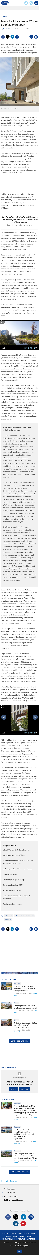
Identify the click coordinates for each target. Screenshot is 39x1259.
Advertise (31, 1239)
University (8, 919)
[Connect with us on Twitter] (16, 1217)
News (16, 1003)
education (8, 916)
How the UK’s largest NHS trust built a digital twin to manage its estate (24, 988)
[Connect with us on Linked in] (23, 1217)
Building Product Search (13, 1200)
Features (17, 983)
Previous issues (9, 1189)
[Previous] (3, 332)
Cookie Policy (11, 1236)
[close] (21, 35)
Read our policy (22, 1245)
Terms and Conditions (26, 1233)
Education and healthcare (24, 916)
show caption (29, 348)
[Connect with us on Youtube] (23, 1223)
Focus (4, 16)
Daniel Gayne (8, 29)
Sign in (10, 32)
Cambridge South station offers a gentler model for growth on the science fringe (25, 1155)
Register (24, 1089)
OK (19, 1251)
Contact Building (8, 1239)
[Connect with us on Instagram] (16, 1223)
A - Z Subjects (9, 1192)
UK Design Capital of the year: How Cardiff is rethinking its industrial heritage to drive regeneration (24, 1134)
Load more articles (19, 1041)
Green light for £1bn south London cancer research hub (25, 1006)
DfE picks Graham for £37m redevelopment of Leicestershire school (25, 1025)
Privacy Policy (25, 1236)
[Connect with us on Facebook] (8, 1217)
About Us (21, 1239)
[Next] (35, 332)
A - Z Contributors (11, 1196)
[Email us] (31, 1217)
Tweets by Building (9, 1181)
